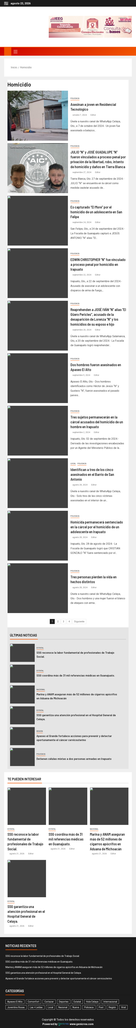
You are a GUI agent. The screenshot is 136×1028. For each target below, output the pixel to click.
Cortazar (49, 1001)
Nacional (40, 689)
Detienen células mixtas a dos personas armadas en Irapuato (74, 758)
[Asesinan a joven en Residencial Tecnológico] (37, 116)
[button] (15, 51)
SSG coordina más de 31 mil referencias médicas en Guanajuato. (75, 675)
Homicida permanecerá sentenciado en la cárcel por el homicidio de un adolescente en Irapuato (96, 527)
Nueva (75, 1007)
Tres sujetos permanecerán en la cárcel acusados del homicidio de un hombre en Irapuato (96, 422)
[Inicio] (7, 51)
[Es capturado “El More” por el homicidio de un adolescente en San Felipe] (37, 221)
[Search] (129, 51)
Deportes (63, 1001)
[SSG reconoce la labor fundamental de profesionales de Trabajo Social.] (22, 653)
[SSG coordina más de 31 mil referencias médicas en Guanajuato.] (22, 673)
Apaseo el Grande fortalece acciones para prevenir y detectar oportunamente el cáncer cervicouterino (74, 738)
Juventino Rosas (16, 1007)
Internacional (110, 1001)
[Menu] (15, 51)
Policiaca (74, 98)
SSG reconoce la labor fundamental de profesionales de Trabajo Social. (42, 956)
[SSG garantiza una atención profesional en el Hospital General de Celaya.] (22, 715)
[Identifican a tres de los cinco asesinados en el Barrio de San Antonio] (37, 483)
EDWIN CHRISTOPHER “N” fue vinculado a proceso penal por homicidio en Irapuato (98, 264)
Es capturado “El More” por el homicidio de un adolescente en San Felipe (96, 212)
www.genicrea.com (81, 1024)
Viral (123, 1007)
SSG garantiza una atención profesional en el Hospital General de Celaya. (43, 973)
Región (39, 731)
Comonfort (33, 1001)
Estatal (40, 648)
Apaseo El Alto (15, 1001)
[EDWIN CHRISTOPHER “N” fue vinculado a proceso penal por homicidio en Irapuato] (37, 273)
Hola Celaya (92, 1001)
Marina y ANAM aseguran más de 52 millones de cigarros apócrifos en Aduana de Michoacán (53, 967)
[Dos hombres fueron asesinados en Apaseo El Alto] (37, 378)
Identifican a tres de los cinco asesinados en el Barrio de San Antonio (92, 474)
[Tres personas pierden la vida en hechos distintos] (37, 588)
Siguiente (79, 621)
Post (101, 1007)
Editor (93, 115)
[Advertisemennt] (90, 26)
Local (73, 463)
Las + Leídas (36, 1007)
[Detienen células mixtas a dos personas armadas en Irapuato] (22, 757)
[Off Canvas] (6, 3)
